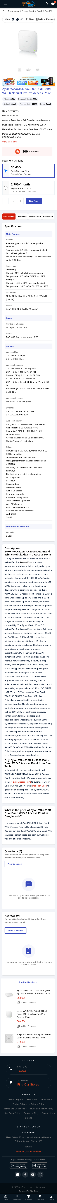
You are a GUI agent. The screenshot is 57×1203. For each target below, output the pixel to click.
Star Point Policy (12, 1113)
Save (30, 19)
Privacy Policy (37, 1104)
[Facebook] (25, 1175)
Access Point (26, 562)
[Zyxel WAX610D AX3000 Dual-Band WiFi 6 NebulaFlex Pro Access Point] (28, 44)
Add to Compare (45, 19)
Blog (36, 1113)
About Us (45, 1099)
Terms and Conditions (14, 1108)
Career (27, 1113)
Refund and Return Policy (41, 1108)
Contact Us (47, 1113)
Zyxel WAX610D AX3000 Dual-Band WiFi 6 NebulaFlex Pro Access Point (32, 1014)
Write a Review (15, 930)
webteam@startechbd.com (28, 1151)
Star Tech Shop (39, 786)
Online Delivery (20, 1104)
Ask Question (15, 864)
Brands (28, 1118)
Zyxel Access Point (22, 782)
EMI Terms (32, 1099)
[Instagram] (40, 1175)
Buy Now (33, 201)
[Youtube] (33, 1175)
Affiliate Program (15, 1099)
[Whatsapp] (18, 1175)
